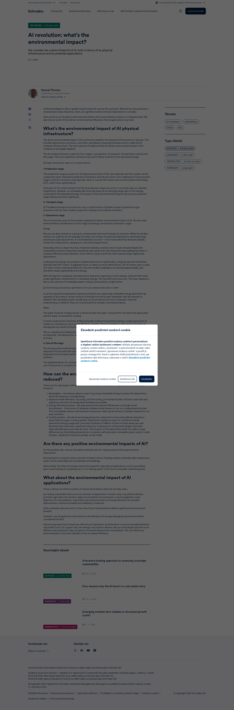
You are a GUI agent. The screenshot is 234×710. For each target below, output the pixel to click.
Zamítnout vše (127, 379)
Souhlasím (146, 379)
